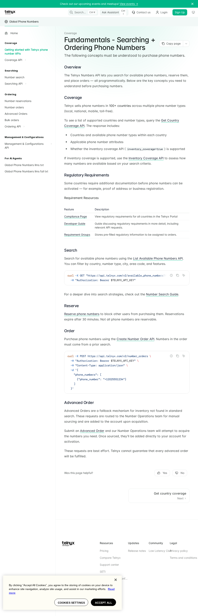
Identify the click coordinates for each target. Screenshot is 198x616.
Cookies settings (71, 602)
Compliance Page (75, 216)
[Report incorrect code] (171, 275)
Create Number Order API (135, 339)
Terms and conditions (183, 557)
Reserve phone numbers (81, 314)
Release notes (137, 550)
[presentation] (126, 278)
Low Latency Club (160, 550)
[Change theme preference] (193, 12)
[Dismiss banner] (192, 3)
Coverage (70, 33)
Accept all (103, 602)
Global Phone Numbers (23, 21)
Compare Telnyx (110, 557)
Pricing (104, 550)
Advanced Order (92, 431)
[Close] (115, 580)
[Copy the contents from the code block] (177, 275)
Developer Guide (74, 223)
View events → (128, 3)
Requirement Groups (77, 234)
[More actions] (186, 43)
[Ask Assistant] (183, 275)
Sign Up (180, 12)
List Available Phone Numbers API (158, 258)
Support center (109, 564)
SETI (103, 571)
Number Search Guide (162, 294)
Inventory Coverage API (146, 158)
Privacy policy (179, 550)
